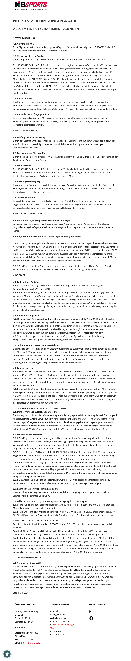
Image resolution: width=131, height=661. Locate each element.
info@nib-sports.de (30, 643)
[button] (116, 7)
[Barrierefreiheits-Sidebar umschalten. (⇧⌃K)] (7, 654)
